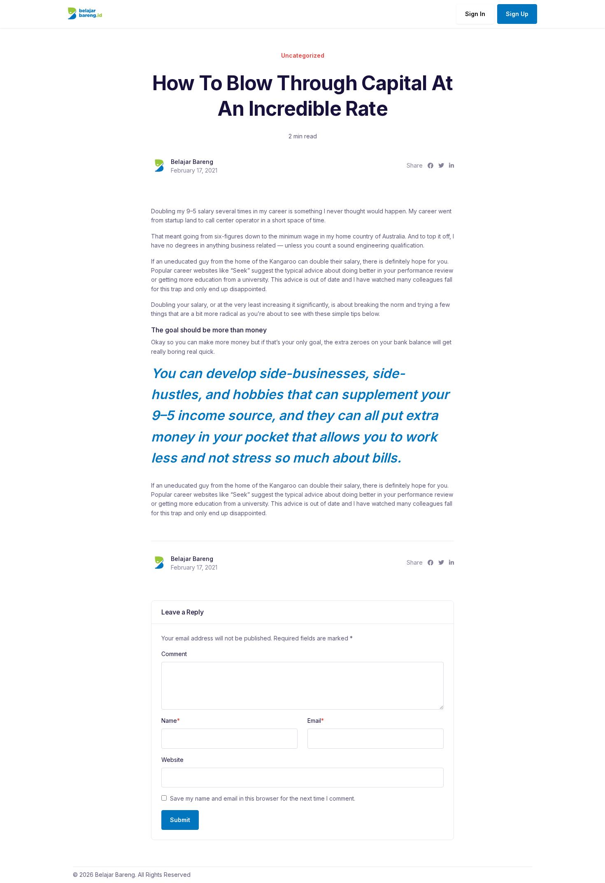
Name (170, 720)
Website (172, 759)
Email (315, 720)
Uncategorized (302, 55)
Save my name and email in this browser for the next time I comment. (262, 798)
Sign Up (517, 13)
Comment (174, 653)
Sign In (475, 13)
